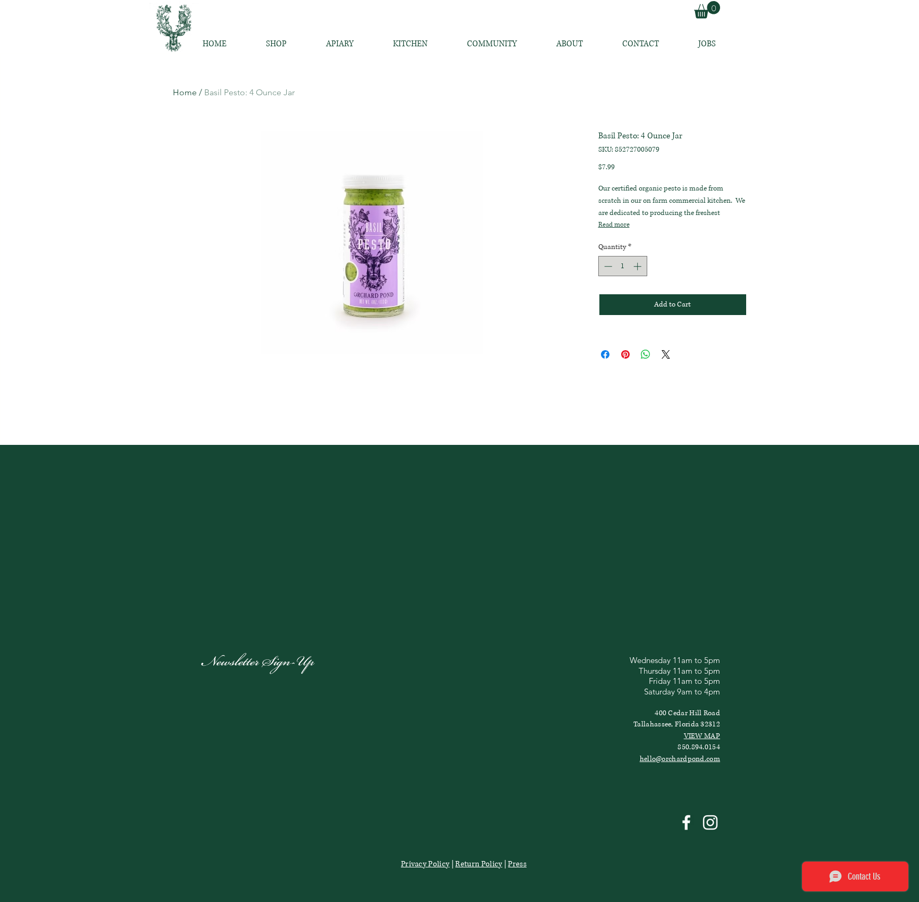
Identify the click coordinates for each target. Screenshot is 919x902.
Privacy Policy (425, 864)
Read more (614, 224)
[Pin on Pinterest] (625, 354)
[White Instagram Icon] (710, 822)
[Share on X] (665, 354)
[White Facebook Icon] (686, 822)
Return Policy (478, 864)
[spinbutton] (622, 266)
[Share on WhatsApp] (645, 354)
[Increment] (638, 266)
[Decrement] (607, 266)
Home (185, 92)
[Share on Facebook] (605, 354)
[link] (707, 10)
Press (517, 864)
